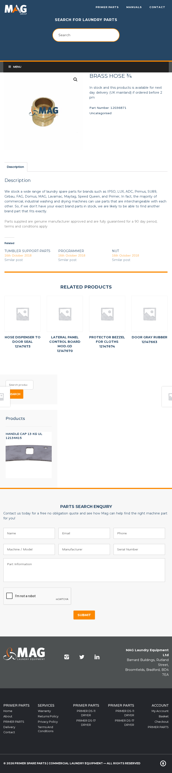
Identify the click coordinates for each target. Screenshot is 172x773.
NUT (115, 251)
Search (14, 394)
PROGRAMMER (71, 251)
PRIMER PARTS (107, 7)
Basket (164, 716)
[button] (75, 80)
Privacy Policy (48, 721)
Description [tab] (15, 167)
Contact (157, 7)
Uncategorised (100, 113)
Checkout (162, 721)
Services (46, 705)
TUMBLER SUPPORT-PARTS (27, 251)
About (7, 716)
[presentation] (37, 596)
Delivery (9, 727)
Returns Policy (48, 716)
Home (7, 711)
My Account (160, 711)
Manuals (134, 7)
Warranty (44, 711)
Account (160, 705)
